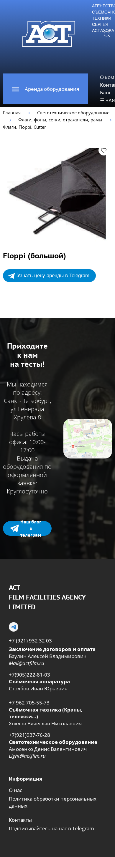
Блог (105, 92)
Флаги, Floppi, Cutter (24, 127)
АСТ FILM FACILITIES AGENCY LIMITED (47, 597)
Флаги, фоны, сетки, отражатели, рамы (60, 120)
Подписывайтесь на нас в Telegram (51, 828)
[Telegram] (13, 627)
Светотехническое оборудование (73, 113)
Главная (12, 113)
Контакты (20, 819)
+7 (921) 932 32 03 (30, 640)
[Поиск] (107, 33)
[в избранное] (103, 150)
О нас (15, 790)
